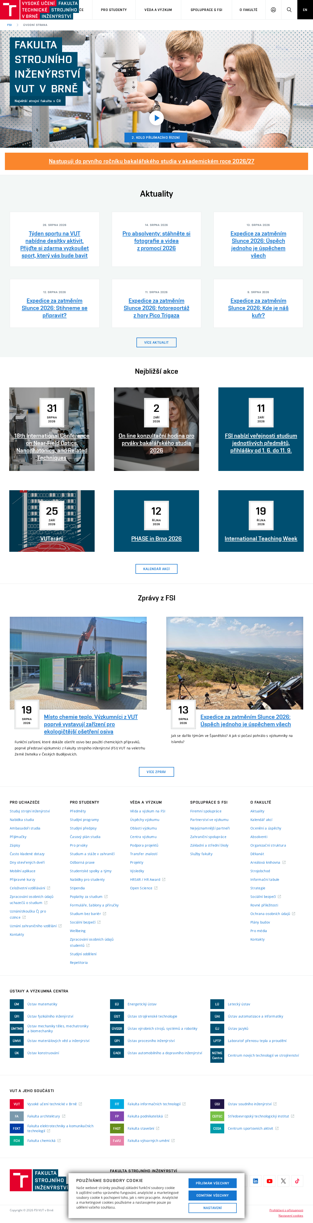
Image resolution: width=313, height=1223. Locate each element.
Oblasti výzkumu (143, 828)
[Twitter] (283, 1181)
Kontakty (17, 934)
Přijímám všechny (212, 1183)
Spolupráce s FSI (207, 10)
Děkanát (257, 853)
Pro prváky (79, 845)
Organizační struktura (268, 845)
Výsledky (137, 871)
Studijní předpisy (83, 828)
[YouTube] (269, 1181)
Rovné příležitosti (264, 905)
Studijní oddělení (83, 954)
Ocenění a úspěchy (265, 828)
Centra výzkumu (143, 836)
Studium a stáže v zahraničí (92, 853)
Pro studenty (114, 10)
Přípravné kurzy (22, 879)
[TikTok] (297, 1181)
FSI (9, 25)
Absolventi (258, 836)
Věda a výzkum (158, 10)
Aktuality (257, 811)
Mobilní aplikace (22, 871)
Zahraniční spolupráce (208, 836)
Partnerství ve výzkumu (209, 819)
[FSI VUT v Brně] (24, 10)
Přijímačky (18, 836)
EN (305, 10)
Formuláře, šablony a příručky (94, 905)
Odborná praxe (82, 862)
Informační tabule (264, 879)
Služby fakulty (201, 853)
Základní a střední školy (209, 845)
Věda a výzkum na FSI (148, 811)
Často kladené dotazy (27, 853)
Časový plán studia (85, 836)
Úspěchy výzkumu (144, 819)
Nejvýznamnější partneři (210, 828)
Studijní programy (84, 819)
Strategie (258, 888)
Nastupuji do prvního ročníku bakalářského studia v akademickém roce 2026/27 (151, 161)
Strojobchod (260, 871)
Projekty (136, 862)
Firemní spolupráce (206, 811)
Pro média (258, 930)
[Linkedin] (255, 1181)
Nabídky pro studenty (87, 879)
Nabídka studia (22, 819)
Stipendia (77, 888)
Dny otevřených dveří (27, 862)
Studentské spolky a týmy (91, 871)
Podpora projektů (144, 845)
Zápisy (15, 845)
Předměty (78, 811)
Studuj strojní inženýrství (30, 811)
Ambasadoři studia (25, 828)
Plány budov (260, 922)
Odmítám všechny (212, 1195)
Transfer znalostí (143, 853)
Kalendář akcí (261, 819)
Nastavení (212, 1208)
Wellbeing (78, 930)
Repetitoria (79, 962)
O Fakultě (248, 10)
